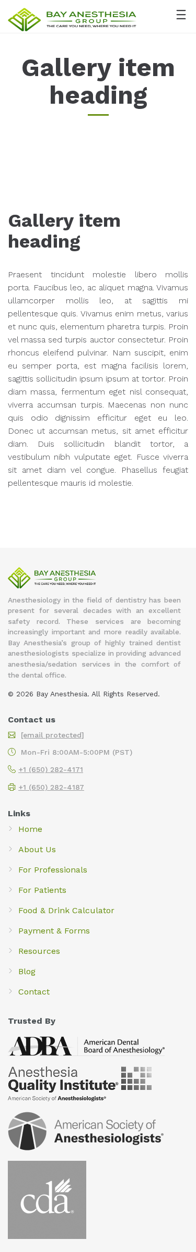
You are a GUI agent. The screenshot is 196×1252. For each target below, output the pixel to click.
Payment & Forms (54, 931)
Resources (39, 951)
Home (30, 829)
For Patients (42, 890)
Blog (27, 971)
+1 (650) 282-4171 (50, 769)
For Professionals (52, 870)
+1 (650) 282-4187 (51, 787)
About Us (37, 849)
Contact (34, 992)
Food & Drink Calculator (66, 910)
